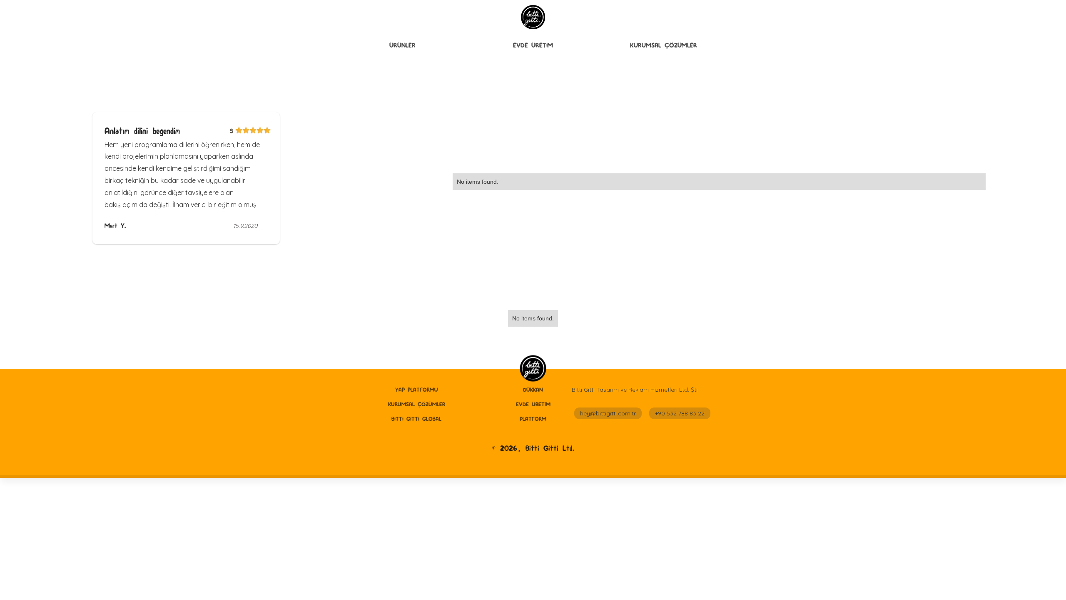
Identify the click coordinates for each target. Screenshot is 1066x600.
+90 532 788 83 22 (680, 413)
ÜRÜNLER (402, 45)
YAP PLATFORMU (416, 389)
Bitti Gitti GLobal (416, 419)
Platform (533, 419)
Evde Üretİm (533, 45)
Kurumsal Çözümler (663, 45)
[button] (402, 45)
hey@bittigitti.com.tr (608, 413)
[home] (533, 369)
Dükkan (533, 389)
